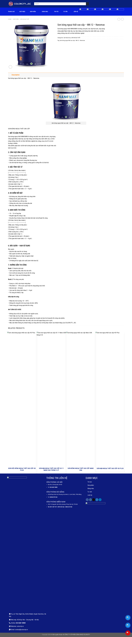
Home (9, 19)
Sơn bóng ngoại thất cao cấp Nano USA (81, 469)
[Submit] (87, 3)
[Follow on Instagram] (90, 499)
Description (15, 75)
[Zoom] (10, 67)
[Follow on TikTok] (93, 499)
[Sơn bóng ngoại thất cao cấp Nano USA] (80, 399)
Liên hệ (76, 11)
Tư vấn (65, 11)
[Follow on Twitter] (96, 499)
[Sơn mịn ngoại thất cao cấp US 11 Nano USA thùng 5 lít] (51, 399)
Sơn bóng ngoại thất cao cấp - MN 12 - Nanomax (72, 40)
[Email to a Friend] (63, 44)
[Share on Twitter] (60, 44)
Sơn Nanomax (67, 37)
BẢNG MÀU (45, 11)
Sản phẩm (33, 11)
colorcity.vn (20, 626)
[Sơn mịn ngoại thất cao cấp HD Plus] (110, 399)
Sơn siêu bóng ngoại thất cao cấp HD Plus (22, 469)
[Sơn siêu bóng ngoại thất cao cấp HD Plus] (22, 399)
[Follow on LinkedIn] (100, 499)
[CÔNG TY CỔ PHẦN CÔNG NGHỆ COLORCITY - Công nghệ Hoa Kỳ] (19, 3)
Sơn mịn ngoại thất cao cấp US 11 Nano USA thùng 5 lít (51, 469)
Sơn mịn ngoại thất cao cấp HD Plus (110, 468)
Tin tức (56, 11)
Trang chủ (11, 11)
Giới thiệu (22, 11)
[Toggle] (10, 75)
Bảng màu (91, 488)
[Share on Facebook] (58, 44)
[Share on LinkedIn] (65, 44)
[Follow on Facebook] (87, 499)
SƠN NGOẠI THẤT (24, 19)
